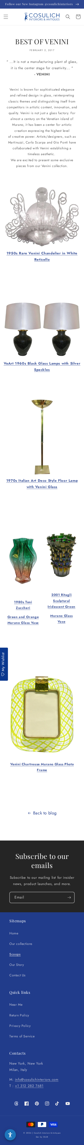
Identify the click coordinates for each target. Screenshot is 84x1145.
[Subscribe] (69, 897)
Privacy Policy (20, 1025)
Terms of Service (22, 1036)
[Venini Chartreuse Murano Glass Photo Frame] (42, 751)
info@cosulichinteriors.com (37, 1079)
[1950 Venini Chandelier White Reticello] (42, 247)
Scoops (15, 954)
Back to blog (45, 813)
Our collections (20, 943)
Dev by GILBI (42, 1136)
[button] (6, 17)
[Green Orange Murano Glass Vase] (23, 583)
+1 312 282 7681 (29, 1085)
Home (13, 933)
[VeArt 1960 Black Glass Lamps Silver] (42, 357)
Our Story (16, 964)
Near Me (15, 1004)
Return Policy (19, 1015)
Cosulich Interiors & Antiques (47, 1132)
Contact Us (17, 975)
